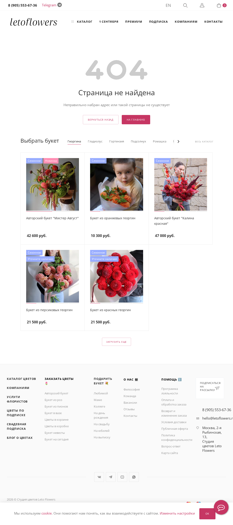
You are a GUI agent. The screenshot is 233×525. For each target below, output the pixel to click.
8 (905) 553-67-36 (216, 410)
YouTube (122, 477)
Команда (130, 396)
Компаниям (18, 388)
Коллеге (99, 406)
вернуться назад (101, 119)
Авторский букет (56, 393)
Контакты (130, 416)
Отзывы (129, 409)
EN (168, 5)
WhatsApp (134, 477)
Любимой (101, 393)
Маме (98, 400)
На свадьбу (102, 424)
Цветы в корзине (56, 420)
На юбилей (101, 431)
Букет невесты (55, 433)
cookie (46, 513)
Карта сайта (169, 453)
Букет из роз (53, 400)
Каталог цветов (21, 379)
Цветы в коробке (57, 426)
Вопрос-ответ (170, 446)
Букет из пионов (56, 406)
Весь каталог (204, 141)
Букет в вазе (53, 413)
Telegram (49, 5)
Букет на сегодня (56, 439)
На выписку (102, 437)
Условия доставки (173, 422)
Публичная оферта (174, 429)
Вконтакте (99, 477)
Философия (132, 389)
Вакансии (130, 402)
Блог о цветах (20, 438)
